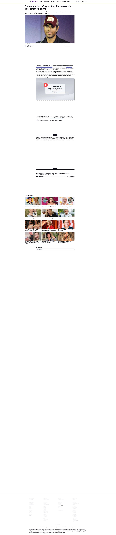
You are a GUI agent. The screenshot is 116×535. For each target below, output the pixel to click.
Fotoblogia (45, 514)
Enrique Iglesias (46, 65)
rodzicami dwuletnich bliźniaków (61, 173)
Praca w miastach (75, 517)
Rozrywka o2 (45, 520)
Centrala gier (45, 517)
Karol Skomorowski (30, 45)
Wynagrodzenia (46, 519)
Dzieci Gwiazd (53, 1)
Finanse (30, 509)
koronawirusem (69, 66)
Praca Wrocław (74, 510)
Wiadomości (30, 505)
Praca (30, 513)
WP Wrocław (45, 516)
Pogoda (30, 514)
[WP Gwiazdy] (36, 1)
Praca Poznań (74, 511)
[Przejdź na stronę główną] (30, 2)
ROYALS (68, 1)
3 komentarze (72, 176)
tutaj (46, 533)
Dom (44, 505)
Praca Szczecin (74, 513)
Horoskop (45, 508)
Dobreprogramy (46, 511)
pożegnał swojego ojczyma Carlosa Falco (44, 66)
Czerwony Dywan (46, 1)
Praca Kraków (74, 508)
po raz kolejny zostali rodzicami (56, 117)
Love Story (59, 1)
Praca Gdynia (74, 514)
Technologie (30, 508)
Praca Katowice (74, 516)
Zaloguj (83, 1)
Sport (30, 506)
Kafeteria (45, 510)
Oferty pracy (74, 506)
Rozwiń (55, 134)
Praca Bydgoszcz (75, 515)
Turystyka (45, 509)
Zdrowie (30, 512)
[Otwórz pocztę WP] (76, 1)
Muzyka (41, 1)
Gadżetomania (45, 513)
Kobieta (30, 511)
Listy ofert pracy (74, 519)
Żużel (44, 518)
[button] (79, 1)
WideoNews (64, 1)
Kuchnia (45, 507)
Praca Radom (74, 512)
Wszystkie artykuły (60, 505)
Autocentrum (45, 515)
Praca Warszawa (75, 507)
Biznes (30, 507)
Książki (45, 506)
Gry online (30, 515)
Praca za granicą (75, 518)
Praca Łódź (74, 509)
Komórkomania (46, 512)
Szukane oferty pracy (75, 520)
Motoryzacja (30, 510)
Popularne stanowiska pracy (76, 521)
